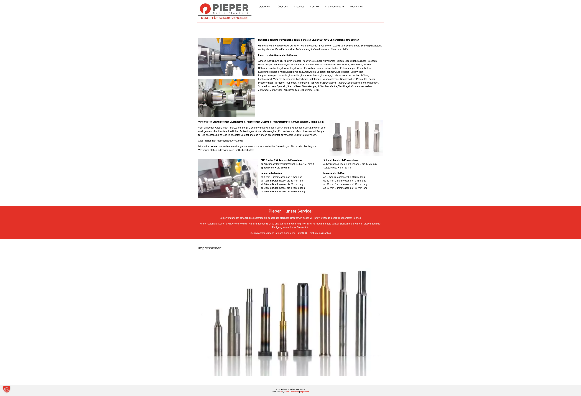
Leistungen (264, 6)
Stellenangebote (334, 6)
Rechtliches (356, 6)
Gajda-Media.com (291, 392)
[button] (202, 314)
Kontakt (314, 6)
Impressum (304, 392)
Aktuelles (299, 6)
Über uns (282, 6)
